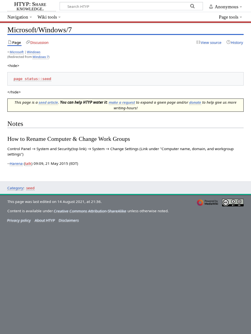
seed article (48, 102)
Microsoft (17, 52)
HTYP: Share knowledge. (30, 6)
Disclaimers (69, 220)
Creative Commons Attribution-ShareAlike (90, 210)
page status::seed (32, 79)
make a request (122, 102)
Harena (16, 163)
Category (15, 187)
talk (28, 163)
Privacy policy (19, 220)
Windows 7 (41, 57)
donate (195, 102)
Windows (33, 52)
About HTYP (45, 220)
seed (30, 187)
